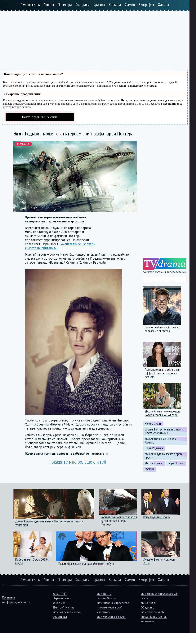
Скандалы (83, 4)
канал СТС (59, 603)
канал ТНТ (60, 593)
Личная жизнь (30, 4)
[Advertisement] (94, 38)
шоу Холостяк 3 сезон (111, 616)
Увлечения (147, 621)
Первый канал (62, 598)
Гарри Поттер (176, 463)
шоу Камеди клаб (152, 612)
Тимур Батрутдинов (154, 616)
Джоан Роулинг (154, 463)
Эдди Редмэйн (154, 448)
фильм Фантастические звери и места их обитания (164, 431)
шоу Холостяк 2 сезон (67, 612)
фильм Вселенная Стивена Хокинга (160, 440)
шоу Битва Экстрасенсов (113, 603)
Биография (146, 4)
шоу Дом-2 (104, 593)
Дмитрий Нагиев (63, 607)
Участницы (60, 616)
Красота (99, 4)
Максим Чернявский (109, 607)
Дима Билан (149, 603)
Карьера (115, 4)
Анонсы (49, 4)
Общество (147, 607)
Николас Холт (153, 423)
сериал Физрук (106, 598)
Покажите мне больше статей (77, 461)
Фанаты (163, 4)
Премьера (65, 4)
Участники (103, 612)
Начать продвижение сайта (39, 117)
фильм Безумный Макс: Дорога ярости (164, 456)
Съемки (130, 4)
